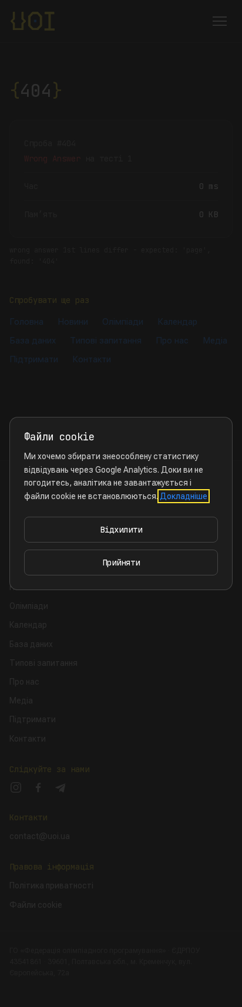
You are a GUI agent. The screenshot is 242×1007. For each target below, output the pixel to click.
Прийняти (121, 562)
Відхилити (121, 529)
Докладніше (183, 496)
